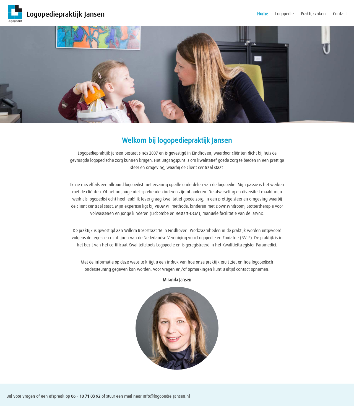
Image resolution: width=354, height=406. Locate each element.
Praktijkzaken (313, 14)
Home (262, 14)
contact (243, 269)
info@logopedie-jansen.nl (166, 396)
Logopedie (284, 14)
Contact (340, 14)
